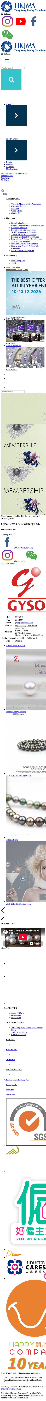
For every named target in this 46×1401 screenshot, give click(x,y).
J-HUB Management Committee (24, 232)
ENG (8, 14)
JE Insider (10, 167)
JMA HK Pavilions (19, 1032)
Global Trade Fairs (18, 1035)
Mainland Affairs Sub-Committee (24, 244)
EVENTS (10, 1039)
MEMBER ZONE (14, 1070)
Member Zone (12, 169)
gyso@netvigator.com (24, 623)
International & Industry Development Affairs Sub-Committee (26, 240)
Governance (16, 1015)
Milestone (15, 208)
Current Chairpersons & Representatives (27, 225)
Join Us (14, 263)
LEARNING (11, 1050)
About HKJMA (17, 1013)
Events (9, 162)
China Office (16, 211)
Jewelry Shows (12, 139)
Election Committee (19, 228)
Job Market (5, 178)
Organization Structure (20, 223)
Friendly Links (7, 175)
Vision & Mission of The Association (26, 204)
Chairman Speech (18, 206)
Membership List (18, 261)
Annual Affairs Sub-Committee (23, 234)
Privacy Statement (18, 1393)
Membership (16, 1018)
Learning (9, 164)
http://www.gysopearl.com (26, 625)
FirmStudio (23, 1398)
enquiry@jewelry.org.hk (11, 1389)
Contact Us (15, 213)
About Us (10, 104)
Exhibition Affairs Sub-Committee (25, 237)
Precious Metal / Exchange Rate (14, 173)
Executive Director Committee (23, 230)
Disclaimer (5, 1393)
